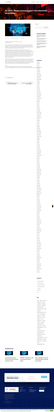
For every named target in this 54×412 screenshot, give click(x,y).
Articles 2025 (39, 305)
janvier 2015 (38, 256)
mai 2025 (38, 85)
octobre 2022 (38, 134)
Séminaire (39, 290)
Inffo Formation (39, 325)
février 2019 (38, 202)
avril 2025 (38, 87)
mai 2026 (38, 66)
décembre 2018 (39, 205)
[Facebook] (5, 402)
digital (45, 312)
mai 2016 (38, 235)
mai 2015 (38, 251)
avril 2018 (38, 216)
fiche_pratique (39, 320)
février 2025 (38, 90)
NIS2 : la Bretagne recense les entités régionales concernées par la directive (41, 359)
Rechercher (46, 27)
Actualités (45, 300)
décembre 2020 (39, 169)
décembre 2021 (39, 150)
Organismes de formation (40, 337)
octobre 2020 (38, 172)
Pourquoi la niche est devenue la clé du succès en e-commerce (42, 39)
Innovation (44, 325)
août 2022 (38, 137)
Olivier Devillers (15, 41)
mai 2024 (38, 104)
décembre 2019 (39, 188)
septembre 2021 (39, 155)
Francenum (42, 322)
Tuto (38, 292)
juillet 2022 (38, 139)
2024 (38, 300)
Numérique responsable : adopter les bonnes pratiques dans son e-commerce (42, 44)
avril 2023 (38, 125)
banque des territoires (10, 77)
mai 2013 (38, 270)
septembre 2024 (39, 98)
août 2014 (38, 259)
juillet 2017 (38, 224)
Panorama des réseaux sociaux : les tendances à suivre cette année (42, 41)
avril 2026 (38, 68)
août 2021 (38, 156)
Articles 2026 (43, 305)
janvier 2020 (38, 186)
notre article (28, 60)
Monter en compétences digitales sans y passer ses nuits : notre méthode (41, 47)
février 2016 (38, 240)
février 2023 (38, 128)
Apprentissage (39, 302)
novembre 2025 (39, 76)
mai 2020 (38, 180)
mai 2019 (38, 197)
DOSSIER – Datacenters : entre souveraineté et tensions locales (26, 359)
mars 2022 (38, 145)
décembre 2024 (39, 93)
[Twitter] (8, 402)
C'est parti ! (41, 390)
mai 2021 (38, 161)
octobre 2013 (38, 267)
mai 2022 (38, 142)
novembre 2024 (39, 95)
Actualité (41, 300)
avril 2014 (38, 262)
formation (38, 322)
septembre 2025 (39, 79)
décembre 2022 (39, 131)
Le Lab (45, 327)
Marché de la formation (40, 332)
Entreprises (43, 315)
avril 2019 (38, 199)
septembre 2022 (39, 136)
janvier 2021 (38, 167)
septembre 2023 (39, 117)
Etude (44, 317)
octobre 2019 (38, 191)
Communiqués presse (40, 312)
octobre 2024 (38, 96)
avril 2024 (38, 106)
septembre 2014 (39, 257)
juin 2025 (38, 84)
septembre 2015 (39, 248)
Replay (46, 337)
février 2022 (38, 147)
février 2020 (38, 185)
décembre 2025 (39, 74)
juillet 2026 (38, 63)
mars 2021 (38, 164)
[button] (48, 2)
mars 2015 (38, 254)
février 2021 (38, 166)
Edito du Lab (38, 315)
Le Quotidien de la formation (40, 330)
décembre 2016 (39, 229)
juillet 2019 (38, 194)
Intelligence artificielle (40, 327)
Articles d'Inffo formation (40, 307)
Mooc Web (39, 288)
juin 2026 (38, 65)
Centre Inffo (38, 310)
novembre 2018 (39, 207)
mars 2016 (38, 238)
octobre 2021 (38, 153)
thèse (38, 342)
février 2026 (38, 71)
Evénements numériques (41, 286)
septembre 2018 (39, 210)
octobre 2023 (38, 115)
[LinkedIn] (10, 402)
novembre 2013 (39, 265)
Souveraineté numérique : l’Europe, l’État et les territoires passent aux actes (11, 359)
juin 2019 (38, 196)
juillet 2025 (38, 82)
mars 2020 (38, 183)
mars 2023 (38, 126)
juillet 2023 (38, 120)
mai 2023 (38, 123)
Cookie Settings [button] (47, 410)
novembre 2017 (39, 221)
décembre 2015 (39, 243)
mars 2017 (38, 226)
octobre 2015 (38, 246)
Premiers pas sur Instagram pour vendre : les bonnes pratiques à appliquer (41, 36)
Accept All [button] (51, 410)
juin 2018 (38, 213)
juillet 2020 (38, 177)
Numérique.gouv (39, 335)
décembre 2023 (39, 112)
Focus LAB (43, 320)
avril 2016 (38, 237)
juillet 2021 (38, 158)
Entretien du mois (39, 317)
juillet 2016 (38, 232)
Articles (43, 302)
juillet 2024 (38, 101)
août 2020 (38, 175)
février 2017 (38, 227)
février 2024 (38, 109)
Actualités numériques (41, 281)
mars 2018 (38, 218)
